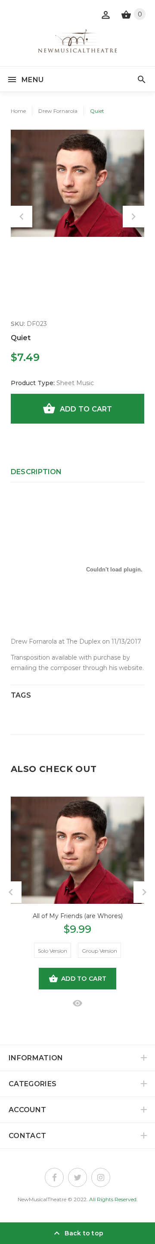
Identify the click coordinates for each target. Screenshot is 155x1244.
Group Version (99, 950)
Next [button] (133, 216)
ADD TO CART (86, 409)
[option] (77, 183)
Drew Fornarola (58, 111)
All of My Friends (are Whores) (78, 916)
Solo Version (52, 950)
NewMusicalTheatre (42, 1199)
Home (18, 111)
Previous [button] (21, 216)
